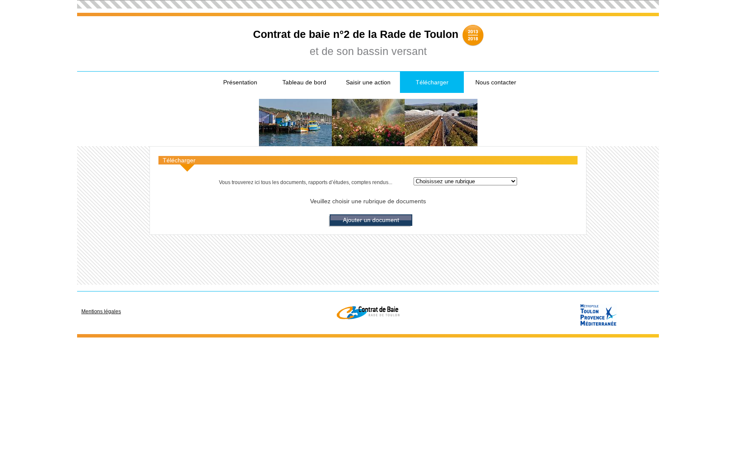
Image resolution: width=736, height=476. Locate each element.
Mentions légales (101, 311)
